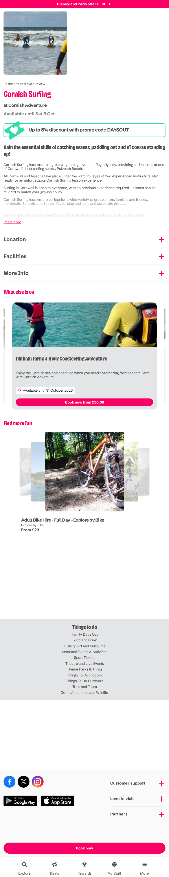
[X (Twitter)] (23, 782)
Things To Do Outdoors (84, 681)
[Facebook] (9, 782)
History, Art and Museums (84, 646)
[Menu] (144, 864)
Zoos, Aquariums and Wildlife (84, 693)
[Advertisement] (84, 584)
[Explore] (24, 864)
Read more (12, 222)
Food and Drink (84, 640)
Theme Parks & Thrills (84, 669)
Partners (118, 814)
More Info (16, 273)
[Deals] (54, 864)
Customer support (127, 783)
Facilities (15, 256)
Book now (84, 848)
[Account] (114, 864)
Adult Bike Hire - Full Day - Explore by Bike (62, 520)
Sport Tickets (84, 657)
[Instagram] (38, 782)
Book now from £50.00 (84, 402)
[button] (24, 84)
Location (15, 239)
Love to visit (122, 798)
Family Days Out (85, 634)
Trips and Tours (84, 687)
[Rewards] (84, 864)
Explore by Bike (32, 525)
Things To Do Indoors (84, 675)
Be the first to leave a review (24, 84)
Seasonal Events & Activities (84, 652)
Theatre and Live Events (84, 663)
